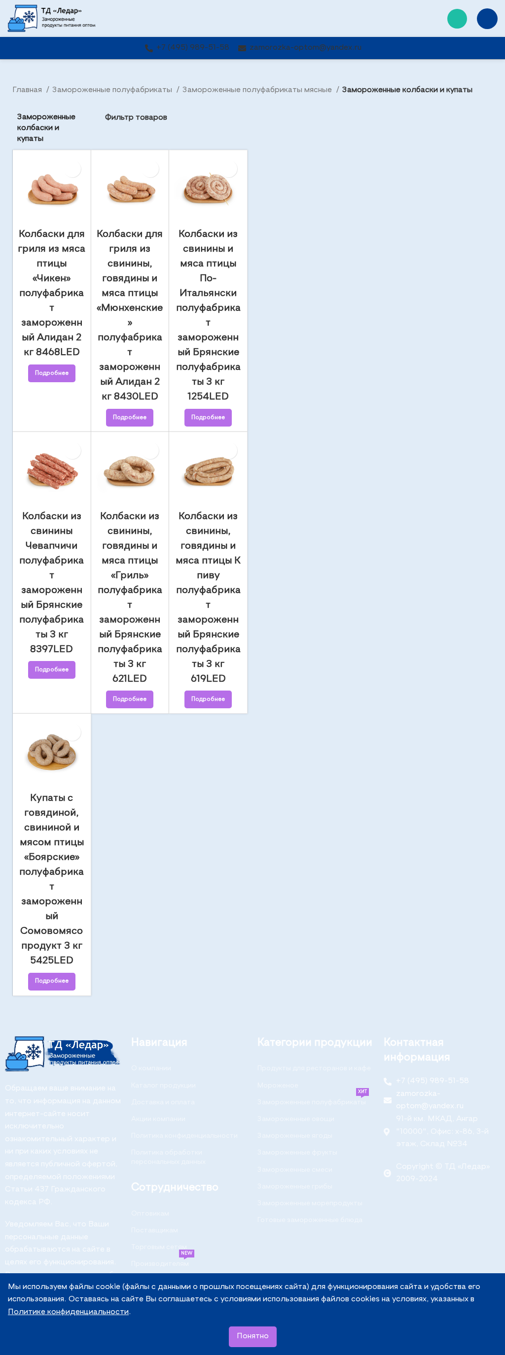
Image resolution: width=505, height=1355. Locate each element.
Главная (28, 90)
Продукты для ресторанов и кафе (314, 1068)
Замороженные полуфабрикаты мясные (258, 90)
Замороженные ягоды (294, 1135)
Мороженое (277, 1085)
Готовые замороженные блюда (309, 1220)
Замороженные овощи (295, 1119)
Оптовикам (150, 1213)
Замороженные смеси (294, 1169)
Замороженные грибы (294, 1186)
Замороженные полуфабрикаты (113, 90)
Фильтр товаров (136, 118)
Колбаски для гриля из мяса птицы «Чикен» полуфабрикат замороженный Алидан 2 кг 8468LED (51, 294)
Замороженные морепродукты (309, 1203)
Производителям (161, 1261)
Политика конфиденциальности (184, 1135)
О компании (151, 1068)
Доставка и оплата (163, 1102)
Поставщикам (154, 1230)
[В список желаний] (72, 168)
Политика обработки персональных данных (168, 1157)
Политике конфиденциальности (68, 1312)
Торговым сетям (159, 1247)
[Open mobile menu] (487, 19)
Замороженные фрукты (297, 1152)
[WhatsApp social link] (457, 19)
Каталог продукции (163, 1085)
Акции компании (158, 1119)
